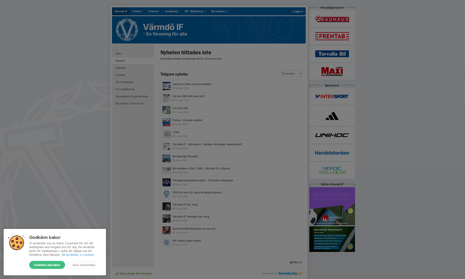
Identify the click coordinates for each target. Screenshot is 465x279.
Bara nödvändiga (84, 265)
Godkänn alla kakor (47, 265)
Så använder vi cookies (78, 254)
